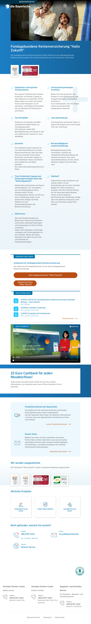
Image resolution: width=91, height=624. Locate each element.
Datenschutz (59, 617)
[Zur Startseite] (17, 6)
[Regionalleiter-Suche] (75, 6)
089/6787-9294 (45, 598)
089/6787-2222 (73, 604)
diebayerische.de (33, 617)
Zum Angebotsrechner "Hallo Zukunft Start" (25, 283)
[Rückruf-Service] (65, 6)
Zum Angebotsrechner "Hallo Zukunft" (45, 275)
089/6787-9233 (16, 598)
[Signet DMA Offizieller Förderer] (80, 571)
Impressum (47, 617)
